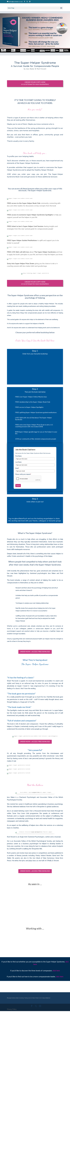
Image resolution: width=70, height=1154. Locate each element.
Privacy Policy (11, 1009)
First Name (18, 456)
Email (17, 468)
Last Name (18, 462)
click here (56, 970)
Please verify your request (23, 474)
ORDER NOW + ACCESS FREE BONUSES (35, 651)
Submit (18, 485)
